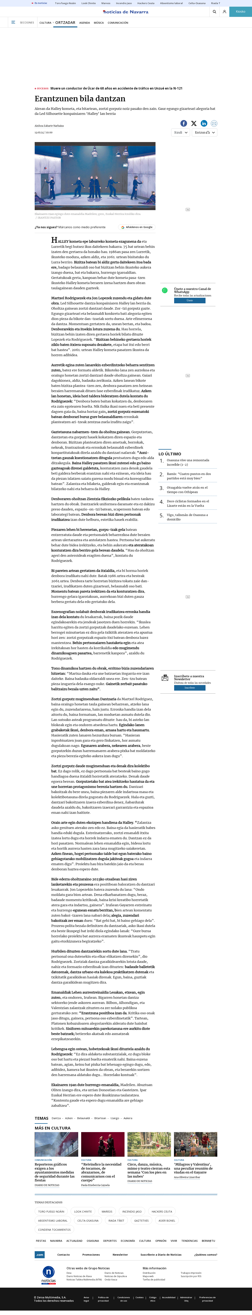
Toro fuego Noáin (51, 1211)
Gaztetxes (141, 1220)
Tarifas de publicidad (154, 1279)
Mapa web (148, 1276)
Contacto (63, 1254)
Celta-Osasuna (88, 1220)
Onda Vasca (111, 1279)
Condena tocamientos (54, 1229)
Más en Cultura (52, 1128)
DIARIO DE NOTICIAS (47, 1185)
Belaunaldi (83, 1118)
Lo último (169, 453)
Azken (69, 1118)
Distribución (149, 1272)
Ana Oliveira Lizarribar (187, 1177)
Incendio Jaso (132, 1211)
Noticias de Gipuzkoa (116, 1276)
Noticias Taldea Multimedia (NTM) (84, 1279)
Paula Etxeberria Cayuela (95, 1185)
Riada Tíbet (116, 1220)
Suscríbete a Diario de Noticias (161, 1254)
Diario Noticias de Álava (79, 1276)
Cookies (140, 1297)
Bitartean (100, 1118)
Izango (115, 1118)
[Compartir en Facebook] (183, 124)
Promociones (91, 1254)
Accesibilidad (168, 1297)
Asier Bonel (167, 1220)
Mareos (107, 1211)
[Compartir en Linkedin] (204, 124)
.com (39, 1255)
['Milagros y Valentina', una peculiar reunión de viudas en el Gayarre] (196, 1144)
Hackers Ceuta (162, 1211)
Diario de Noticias (114, 1272)
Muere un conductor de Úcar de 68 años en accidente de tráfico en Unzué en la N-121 (116, 88)
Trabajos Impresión (191, 1272)
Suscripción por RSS (191, 1276)
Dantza (56, 1118)
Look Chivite (83, 1211)
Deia (69, 1272)
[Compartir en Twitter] (194, 124)
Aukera (128, 1118)
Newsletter (120, 1254)
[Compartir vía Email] (214, 124)
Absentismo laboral (53, 1220)
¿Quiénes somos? (205, 1254)
